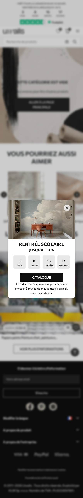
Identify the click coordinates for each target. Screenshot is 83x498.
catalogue (41, 277)
